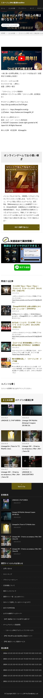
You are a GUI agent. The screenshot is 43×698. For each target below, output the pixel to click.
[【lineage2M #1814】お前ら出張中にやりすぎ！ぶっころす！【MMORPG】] (6, 310)
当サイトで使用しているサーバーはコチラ (17, 602)
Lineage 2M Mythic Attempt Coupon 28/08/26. (29, 423)
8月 (27, 653)
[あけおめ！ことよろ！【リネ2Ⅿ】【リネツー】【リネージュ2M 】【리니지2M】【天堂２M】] (6, 326)
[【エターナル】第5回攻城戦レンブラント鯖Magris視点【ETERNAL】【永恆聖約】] (6, 347)
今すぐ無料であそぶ (21, 227)
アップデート (22, 8)
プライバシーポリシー (10, 580)
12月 (40, 659)
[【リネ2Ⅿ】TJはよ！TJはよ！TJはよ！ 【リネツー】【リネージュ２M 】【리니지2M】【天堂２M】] (6, 290)
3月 (14, 653)
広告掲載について (9, 585)
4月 (16, 653)
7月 (24, 653)
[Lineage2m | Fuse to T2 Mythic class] (6, 529)
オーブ (32, 8)
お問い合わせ (7, 568)
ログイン (20, 388)
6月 (22, 653)
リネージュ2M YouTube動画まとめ (27, 693)
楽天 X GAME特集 (9, 608)
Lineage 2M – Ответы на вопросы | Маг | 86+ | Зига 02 (31, 449)
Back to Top (21, 486)
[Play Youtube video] (21, 58)
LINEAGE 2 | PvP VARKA (11, 420)
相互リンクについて (9, 591)
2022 (5, 676)
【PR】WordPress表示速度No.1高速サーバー (17, 636)
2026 (5, 653)
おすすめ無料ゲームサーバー (12, 613)
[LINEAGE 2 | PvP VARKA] (6, 504)
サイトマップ (7, 574)
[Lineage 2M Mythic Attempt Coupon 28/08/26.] (6, 516)
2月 (11, 653)
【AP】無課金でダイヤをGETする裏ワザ (16, 619)
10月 (33, 659)
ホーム (3, 8)
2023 (5, 670)
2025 (5, 659)
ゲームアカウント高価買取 (12, 625)
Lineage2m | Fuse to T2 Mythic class (10, 448)
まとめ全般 (11, 8)
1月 (8, 653)
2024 (5, 664)
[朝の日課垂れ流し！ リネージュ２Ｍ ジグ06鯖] (6, 363)
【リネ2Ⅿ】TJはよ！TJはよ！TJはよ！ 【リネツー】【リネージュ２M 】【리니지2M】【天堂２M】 (27, 288)
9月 (30, 659)
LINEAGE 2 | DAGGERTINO (28, 473)
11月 (36, 659)
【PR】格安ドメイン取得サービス (14, 641)
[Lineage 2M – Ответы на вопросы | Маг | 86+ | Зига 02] (6, 541)
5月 (19, 653)
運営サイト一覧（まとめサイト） (14, 596)
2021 (5, 681)
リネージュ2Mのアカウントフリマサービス (20, 630)
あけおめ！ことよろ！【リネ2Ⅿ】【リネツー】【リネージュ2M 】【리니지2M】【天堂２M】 (26, 325)
